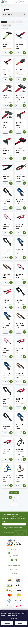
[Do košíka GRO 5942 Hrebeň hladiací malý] (11, 105)
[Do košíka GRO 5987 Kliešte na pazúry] (24, 183)
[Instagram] (15, 559)
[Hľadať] (13, 2)
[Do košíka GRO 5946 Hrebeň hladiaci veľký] (11, 132)
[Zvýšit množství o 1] (8, 52)
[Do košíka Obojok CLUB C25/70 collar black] (11, 408)
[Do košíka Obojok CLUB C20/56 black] (24, 307)
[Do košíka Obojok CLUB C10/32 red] (24, 232)
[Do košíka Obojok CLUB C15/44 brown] (11, 282)
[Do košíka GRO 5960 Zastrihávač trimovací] (24, 132)
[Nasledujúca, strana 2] (14, 497)
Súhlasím (20, 623)
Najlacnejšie (12, 21)
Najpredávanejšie (6, 25)
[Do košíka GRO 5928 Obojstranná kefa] (24, 79)
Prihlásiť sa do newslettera (9, 532)
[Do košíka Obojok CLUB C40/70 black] (11, 432)
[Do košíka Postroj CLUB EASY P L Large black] (24, 459)
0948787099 (15, 556)
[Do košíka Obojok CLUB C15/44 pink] (24, 282)
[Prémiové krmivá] (18, 600)
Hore (15, 504)
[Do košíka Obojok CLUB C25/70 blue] (11, 381)
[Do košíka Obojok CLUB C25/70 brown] (24, 381)
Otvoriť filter (7, 14)
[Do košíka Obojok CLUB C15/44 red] (11, 307)
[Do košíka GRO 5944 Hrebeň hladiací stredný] (24, 105)
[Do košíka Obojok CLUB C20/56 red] (24, 356)
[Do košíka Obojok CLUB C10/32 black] (11, 208)
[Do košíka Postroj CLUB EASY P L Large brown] (24, 485)
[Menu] (26, 2)
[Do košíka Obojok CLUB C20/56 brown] (24, 332)
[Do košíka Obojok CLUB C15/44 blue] (24, 257)
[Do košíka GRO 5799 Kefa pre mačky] (11, 52)
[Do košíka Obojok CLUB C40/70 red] (11, 459)
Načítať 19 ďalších (14, 492)
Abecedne (4, 21)
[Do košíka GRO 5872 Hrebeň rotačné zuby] (24, 52)
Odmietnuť (7, 623)
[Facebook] (12, 559)
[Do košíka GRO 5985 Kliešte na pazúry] (11, 183)
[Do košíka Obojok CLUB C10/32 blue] (24, 208)
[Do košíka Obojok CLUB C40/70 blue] (24, 432)
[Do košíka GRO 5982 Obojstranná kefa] (24, 158)
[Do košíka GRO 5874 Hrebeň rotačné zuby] (11, 79)
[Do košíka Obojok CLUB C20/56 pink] (11, 356)
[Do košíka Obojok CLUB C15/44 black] (11, 257)
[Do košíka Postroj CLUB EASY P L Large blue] (11, 485)
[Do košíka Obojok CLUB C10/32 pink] (11, 232)
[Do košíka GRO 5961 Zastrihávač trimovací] (11, 158)
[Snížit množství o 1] (3, 52)
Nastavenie (14, 618)
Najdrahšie (19, 21)
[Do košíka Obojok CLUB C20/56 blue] (11, 332)
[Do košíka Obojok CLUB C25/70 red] (24, 408)
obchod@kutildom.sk (15, 553)
